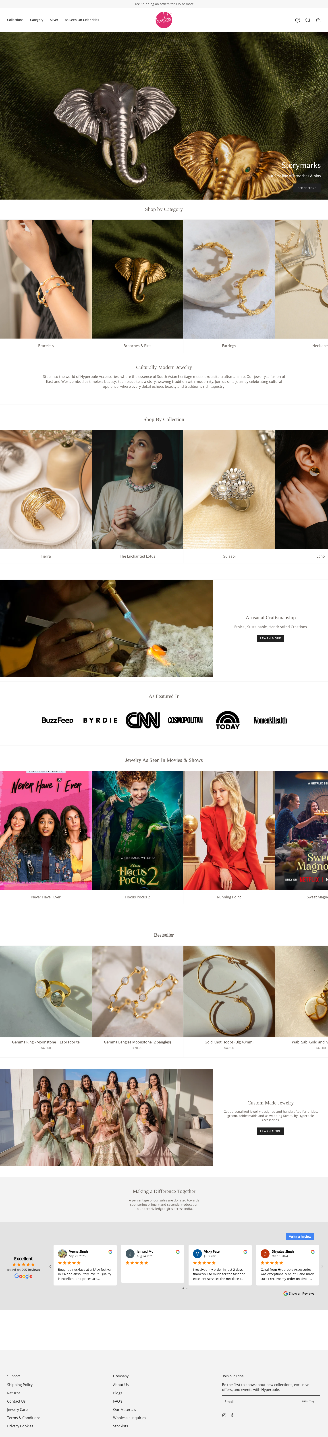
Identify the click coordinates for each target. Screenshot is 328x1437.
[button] (15, 20)
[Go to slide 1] (183, 1288)
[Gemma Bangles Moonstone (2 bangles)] (137, 991)
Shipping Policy (20, 1384)
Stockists (120, 1426)
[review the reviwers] (110, 1251)
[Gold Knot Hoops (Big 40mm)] (229, 991)
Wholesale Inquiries (129, 1417)
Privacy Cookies (20, 1426)
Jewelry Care (17, 1409)
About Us (121, 1384)
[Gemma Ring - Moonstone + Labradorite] (46, 991)
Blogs (117, 1393)
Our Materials (124, 1409)
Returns (14, 1393)
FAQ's (117, 1401)
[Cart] (318, 20)
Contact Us (16, 1401)
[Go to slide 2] (186, 1288)
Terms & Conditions (24, 1417)
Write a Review (300, 1237)
